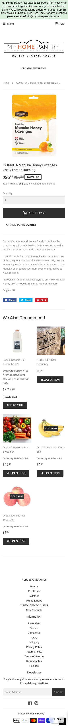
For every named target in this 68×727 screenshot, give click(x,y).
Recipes (34, 665)
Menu (10, 23)
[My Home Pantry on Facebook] (30, 703)
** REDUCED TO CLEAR (34, 605)
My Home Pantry (35, 713)
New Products (34, 610)
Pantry (34, 586)
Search (34, 628)
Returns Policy (34, 651)
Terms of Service (34, 656)
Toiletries (34, 595)
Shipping (23, 183)
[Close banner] (64, 10)
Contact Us (34, 632)
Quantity (7, 193)
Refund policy (34, 661)
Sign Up (58, 692)
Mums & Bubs (34, 600)
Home (6, 82)
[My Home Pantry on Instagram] (36, 703)
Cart (62, 23)
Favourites (34, 623)
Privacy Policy (34, 647)
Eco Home (34, 591)
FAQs (34, 637)
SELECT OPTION (50, 379)
